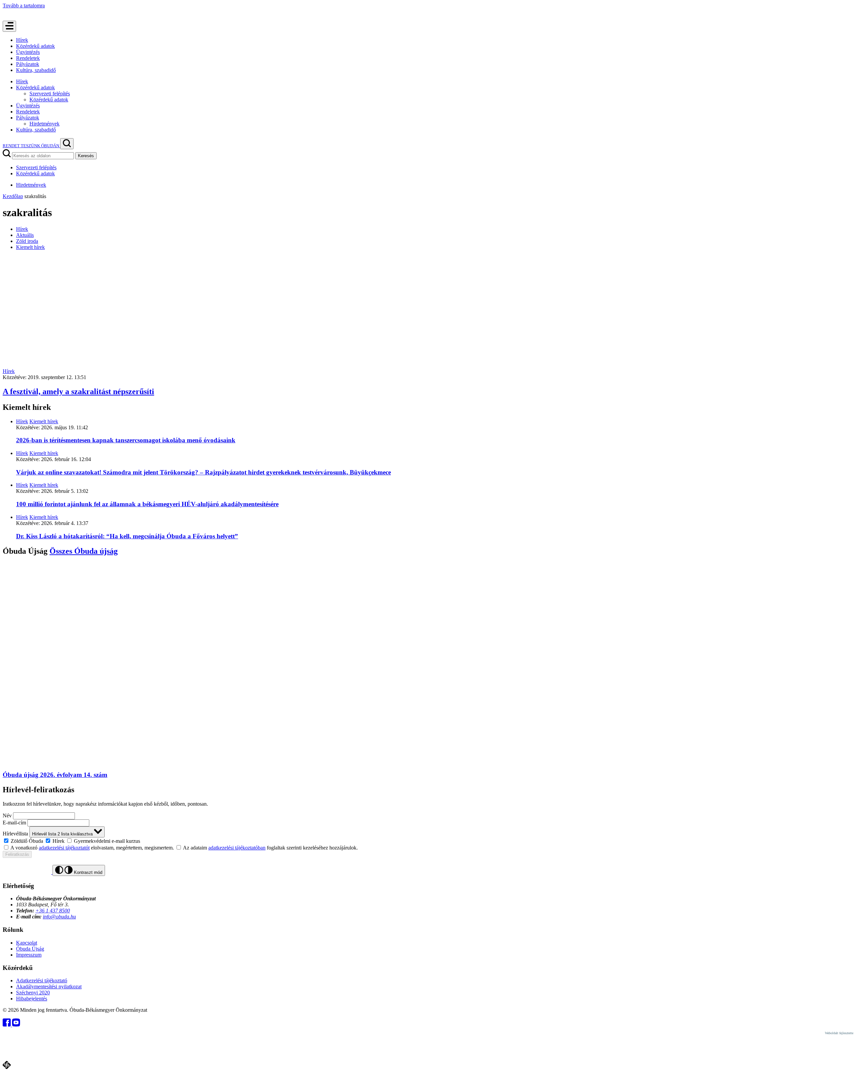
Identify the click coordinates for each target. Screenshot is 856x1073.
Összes (83, 551)
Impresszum (28, 955)
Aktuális (25, 235)
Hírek (22, 40)
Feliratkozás (17, 854)
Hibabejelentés (31, 998)
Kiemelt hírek (30, 247)
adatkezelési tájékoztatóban (236, 848)
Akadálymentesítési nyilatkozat (49, 986)
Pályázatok (27, 64)
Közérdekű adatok (35, 46)
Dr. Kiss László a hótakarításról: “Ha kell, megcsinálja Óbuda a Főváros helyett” (127, 536)
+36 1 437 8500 (52, 910)
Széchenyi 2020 (33, 992)
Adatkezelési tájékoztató (41, 980)
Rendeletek (28, 58)
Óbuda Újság (30, 949)
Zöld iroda (27, 241)
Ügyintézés (28, 52)
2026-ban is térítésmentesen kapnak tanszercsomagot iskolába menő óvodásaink (125, 440)
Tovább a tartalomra (24, 5)
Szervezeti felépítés (49, 93)
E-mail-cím (14, 822)
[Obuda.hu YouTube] (16, 1024)
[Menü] (9, 26)
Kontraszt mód (87, 872)
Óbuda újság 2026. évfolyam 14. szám (55, 774)
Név (7, 815)
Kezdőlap (13, 196)
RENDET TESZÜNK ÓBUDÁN (31, 145)
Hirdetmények (44, 123)
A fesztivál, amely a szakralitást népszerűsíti (78, 391)
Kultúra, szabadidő (36, 70)
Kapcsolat (26, 943)
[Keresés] (67, 143)
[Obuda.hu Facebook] (7, 1024)
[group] (428, 840)
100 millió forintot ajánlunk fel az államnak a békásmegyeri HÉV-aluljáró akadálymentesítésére (147, 504)
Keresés (86, 155)
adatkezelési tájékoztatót (64, 848)
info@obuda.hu (59, 916)
